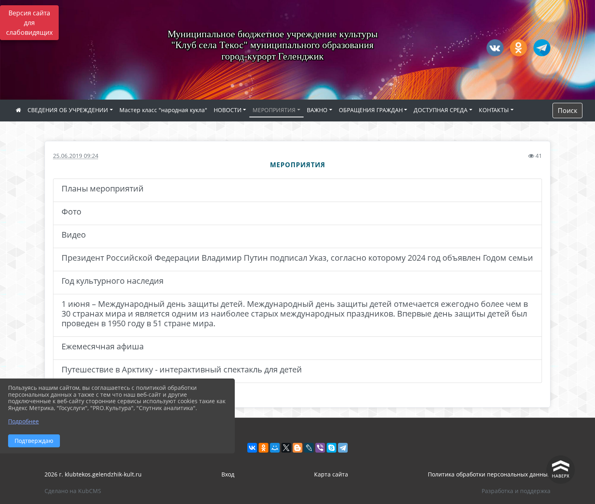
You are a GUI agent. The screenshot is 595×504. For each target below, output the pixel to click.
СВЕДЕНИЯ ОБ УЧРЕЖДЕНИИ (68, 110)
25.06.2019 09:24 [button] (75, 155)
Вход (227, 474)
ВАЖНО (317, 110)
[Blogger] (297, 448)
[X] (286, 448)
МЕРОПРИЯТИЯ (274, 110)
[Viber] (320, 448)
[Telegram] (343, 448)
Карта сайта (331, 474)
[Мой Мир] (275, 448)
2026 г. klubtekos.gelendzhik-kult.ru (93, 474)
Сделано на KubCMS (73, 491)
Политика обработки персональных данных (489, 474)
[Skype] (331, 448)
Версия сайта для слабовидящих (29, 23)
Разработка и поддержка (516, 491)
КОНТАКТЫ (494, 110)
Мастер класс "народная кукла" (163, 110)
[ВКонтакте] (252, 448)
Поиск (567, 110)
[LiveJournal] (309, 448)
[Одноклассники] (263, 448)
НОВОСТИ (228, 110)
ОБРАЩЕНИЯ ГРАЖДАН (371, 110)
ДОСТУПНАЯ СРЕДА (441, 110)
